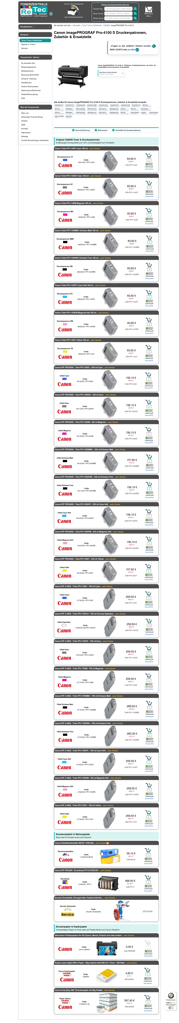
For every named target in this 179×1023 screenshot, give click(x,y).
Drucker (24, 48)
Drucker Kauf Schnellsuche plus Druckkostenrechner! (73, 10)
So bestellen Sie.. (28, 63)
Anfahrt (24, 121)
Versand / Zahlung (28, 78)
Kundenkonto (26, 26)
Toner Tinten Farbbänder (31, 40)
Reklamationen (27, 71)
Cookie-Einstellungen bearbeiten (35, 140)
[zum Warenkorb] (148, 9)
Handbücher (26, 82)
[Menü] (175, 992)
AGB (23, 124)
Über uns (25, 113)
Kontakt (24, 128)
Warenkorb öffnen (149, 14)
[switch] (171, 1007)
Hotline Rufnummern (29, 86)
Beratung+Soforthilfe (30, 75)
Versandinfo (149, 169)
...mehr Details (94, 148)
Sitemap (24, 136)
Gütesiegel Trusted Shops (32, 117)
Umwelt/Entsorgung (29, 94)
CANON (107, 25)
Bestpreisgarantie (28, 67)
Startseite (76, 25)
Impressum (25, 132)
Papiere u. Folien (28, 44)
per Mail (131, 49)
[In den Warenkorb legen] (148, 156)
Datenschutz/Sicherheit (31, 90)
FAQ (23, 98)
